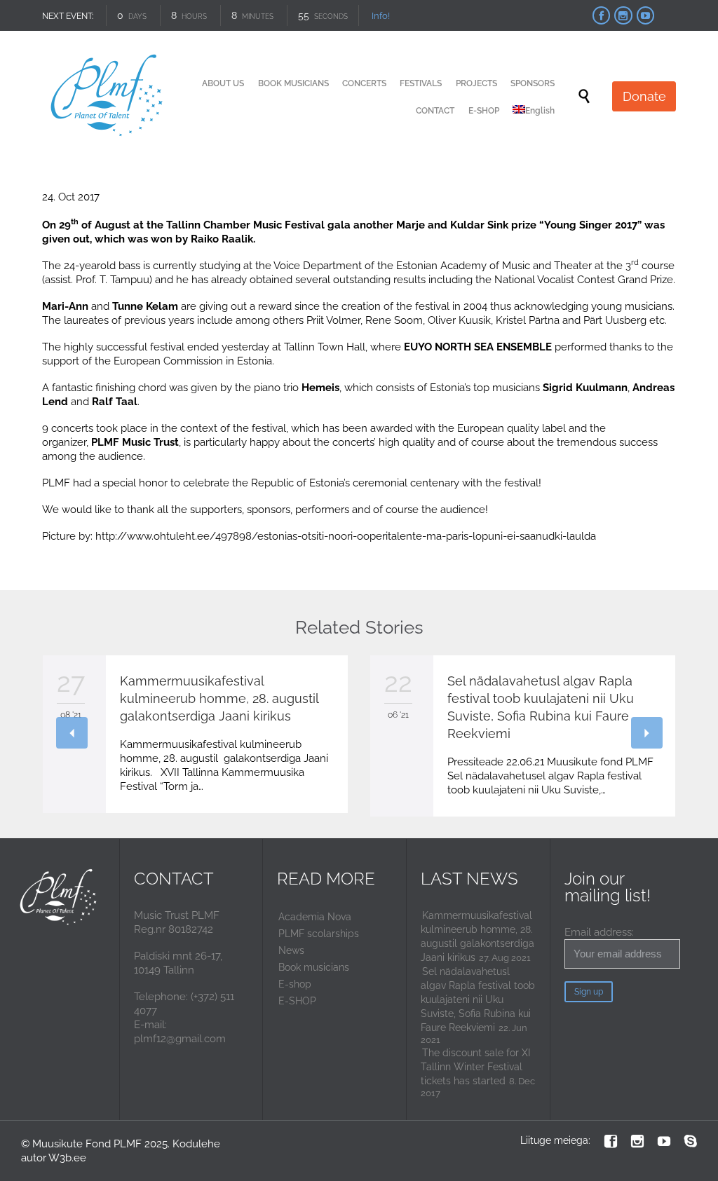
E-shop (294, 984)
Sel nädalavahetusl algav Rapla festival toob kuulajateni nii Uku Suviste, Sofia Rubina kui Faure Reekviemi (478, 999)
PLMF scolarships (318, 933)
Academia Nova (314, 916)
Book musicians (313, 967)
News (291, 950)
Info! (381, 16)
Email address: (599, 932)
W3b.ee (67, 1158)
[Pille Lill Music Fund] (107, 96)
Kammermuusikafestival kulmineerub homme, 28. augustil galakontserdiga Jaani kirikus (219, 698)
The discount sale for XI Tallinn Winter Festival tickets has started (475, 1066)
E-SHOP (297, 1000)
